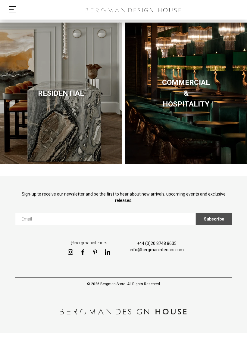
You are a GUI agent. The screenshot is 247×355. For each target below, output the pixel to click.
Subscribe (214, 219)
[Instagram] (70, 251)
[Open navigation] (12, 9)
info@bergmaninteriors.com (157, 249)
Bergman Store (112, 284)
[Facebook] (83, 251)
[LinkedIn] (107, 251)
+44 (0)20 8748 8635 (157, 243)
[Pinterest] (95, 251)
